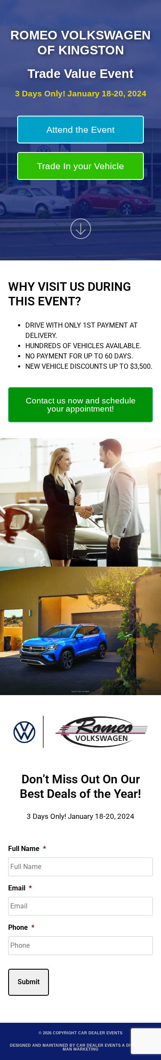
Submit (28, 982)
